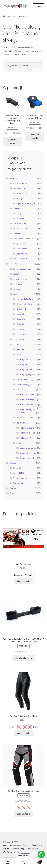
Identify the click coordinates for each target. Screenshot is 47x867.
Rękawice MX (25, 437)
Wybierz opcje (23, 581)
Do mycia (20, 198)
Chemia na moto (20, 188)
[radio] (18, 575)
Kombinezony (22, 384)
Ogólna (13, 488)
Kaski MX (20, 324)
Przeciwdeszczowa (24, 417)
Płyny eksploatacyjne (25, 203)
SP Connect (21, 248)
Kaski (15, 294)
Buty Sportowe (26, 369)
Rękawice (20, 422)
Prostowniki (18, 233)
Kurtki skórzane (27, 399)
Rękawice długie (27, 427)
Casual (16, 273)
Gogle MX (17, 468)
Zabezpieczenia (20, 258)
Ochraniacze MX (20, 478)
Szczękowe (21, 334)
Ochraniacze (18, 339)
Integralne (21, 314)
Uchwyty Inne (22, 253)
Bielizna (20, 349)
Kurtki (19, 389)
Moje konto (8, 862)
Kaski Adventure (23, 319)
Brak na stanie (23, 813)
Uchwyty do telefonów (23, 238)
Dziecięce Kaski (23, 309)
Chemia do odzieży (24, 379)
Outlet (13, 493)
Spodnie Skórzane (28, 453)
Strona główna (11, 16)
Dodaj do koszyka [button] (12, 141)
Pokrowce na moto (21, 228)
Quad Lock (21, 243)
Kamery (16, 289)
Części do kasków (24, 304)
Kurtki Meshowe (27, 394)
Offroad (13, 463)
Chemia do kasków (24, 299)
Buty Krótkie (25, 359)
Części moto (18, 208)
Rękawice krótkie (27, 432)
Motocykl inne (19, 223)
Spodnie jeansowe (28, 448)
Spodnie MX (18, 483)
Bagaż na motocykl (21, 183)
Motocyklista (15, 263)
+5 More (35, 727)
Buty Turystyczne (27, 374)
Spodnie (20, 443)
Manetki (20, 218)
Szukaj (23, 862)
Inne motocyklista (21, 279)
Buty (18, 354)
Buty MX (23, 364)
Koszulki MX (18, 473)
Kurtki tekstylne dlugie (30, 404)
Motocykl (14, 178)
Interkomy (18, 284)
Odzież (16, 344)
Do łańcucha (21, 193)
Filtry (18, 213)
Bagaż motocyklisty (22, 269)
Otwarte (20, 329)
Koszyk (36, 860)
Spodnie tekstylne (28, 458)
